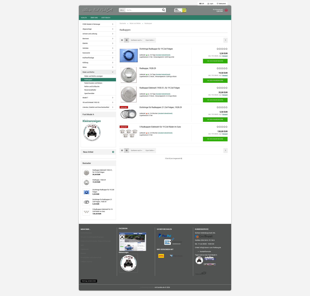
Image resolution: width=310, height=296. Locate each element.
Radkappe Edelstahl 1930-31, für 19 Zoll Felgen (160, 88)
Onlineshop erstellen (147, 287)
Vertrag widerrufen (89, 281)
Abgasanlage (87, 29)
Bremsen (86, 38)
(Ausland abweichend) (163, 55)
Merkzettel (222, 3)
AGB (82, 245)
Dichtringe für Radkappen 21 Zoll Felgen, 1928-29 (161, 107)
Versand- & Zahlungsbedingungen (92, 237)
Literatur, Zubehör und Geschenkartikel (96, 107)
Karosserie (86, 53)
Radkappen (88, 80)
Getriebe (85, 48)
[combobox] (136, 40)
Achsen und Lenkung (90, 34)
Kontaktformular (86, 233)
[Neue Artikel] (113, 152)
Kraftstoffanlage (88, 58)
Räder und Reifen (88, 72)
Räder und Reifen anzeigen (93, 76)
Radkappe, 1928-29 (148, 68)
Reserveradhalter (90, 90)
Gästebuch (105, 18)
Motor (85, 67)
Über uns (94, 18)
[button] (202, 3)
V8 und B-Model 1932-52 (91, 102)
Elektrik (85, 43)
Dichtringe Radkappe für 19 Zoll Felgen (156, 49)
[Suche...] (163, 10)
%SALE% (84, 18)
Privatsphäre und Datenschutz (91, 257)
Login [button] (211, 3)
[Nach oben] (6, 292)
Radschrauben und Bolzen (93, 83)
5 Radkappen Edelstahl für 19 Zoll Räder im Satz (160, 127)
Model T (85, 98)
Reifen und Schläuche (91, 86)
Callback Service (86, 261)
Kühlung (85, 62)
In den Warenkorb (215, 61)
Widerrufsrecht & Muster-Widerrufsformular (96, 241)
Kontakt (83, 253)
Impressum (85, 249)
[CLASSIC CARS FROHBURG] (98, 9)
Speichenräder (89, 93)
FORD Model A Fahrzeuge (91, 24)
